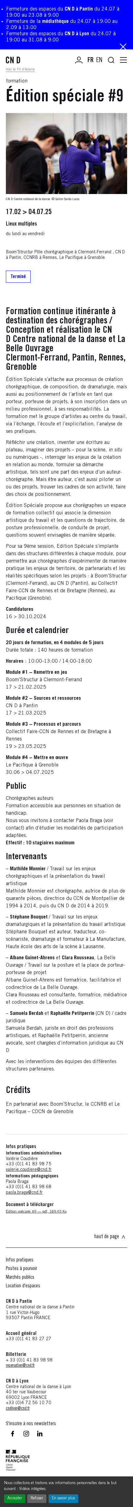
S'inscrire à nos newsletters (31, 1423)
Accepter (14, 1498)
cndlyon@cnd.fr (18, 1409)
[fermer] (123, 47)
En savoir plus (63, 1498)
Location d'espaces (23, 1286)
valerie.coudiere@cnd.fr (29, 1170)
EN (99, 60)
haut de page (106, 1237)
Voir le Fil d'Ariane (20, 69)
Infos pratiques (19, 1260)
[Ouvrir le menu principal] (123, 60)
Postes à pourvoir (21, 1268)
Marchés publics (20, 1277)
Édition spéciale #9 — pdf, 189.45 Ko (36, 1212)
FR (91, 60)
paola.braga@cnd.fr (24, 1193)
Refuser (37, 1498)
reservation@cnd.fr (20, 1366)
